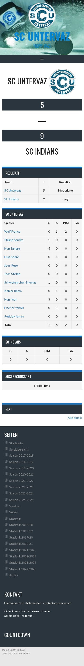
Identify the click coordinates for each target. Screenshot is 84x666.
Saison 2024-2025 (21, 500)
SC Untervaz (12, 190)
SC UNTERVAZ (42, 36)
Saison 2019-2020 (21, 468)
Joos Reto (11, 265)
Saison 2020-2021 (21, 474)
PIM (66, 223)
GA (77, 223)
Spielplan (15, 506)
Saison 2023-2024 (21, 493)
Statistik (15, 518)
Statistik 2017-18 (21, 524)
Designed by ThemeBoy (16, 653)
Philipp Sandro (13, 240)
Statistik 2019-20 (21, 537)
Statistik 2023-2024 (22, 562)
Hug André (11, 257)
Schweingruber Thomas (20, 282)
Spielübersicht (19, 449)
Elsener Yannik (14, 308)
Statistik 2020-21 (21, 543)
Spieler (9, 223)
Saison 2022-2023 (21, 487)
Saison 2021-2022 (21, 480)
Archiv (13, 575)
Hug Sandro (12, 248)
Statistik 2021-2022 (22, 550)
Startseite (16, 443)
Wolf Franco (12, 231)
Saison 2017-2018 (21, 455)
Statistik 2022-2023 (22, 556)
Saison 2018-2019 (21, 461)
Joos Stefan (12, 274)
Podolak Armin (14, 316)
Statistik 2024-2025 (22, 569)
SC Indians (11, 199)
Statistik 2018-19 (21, 531)
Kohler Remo (13, 291)
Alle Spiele (75, 417)
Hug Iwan (10, 299)
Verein (13, 512)
